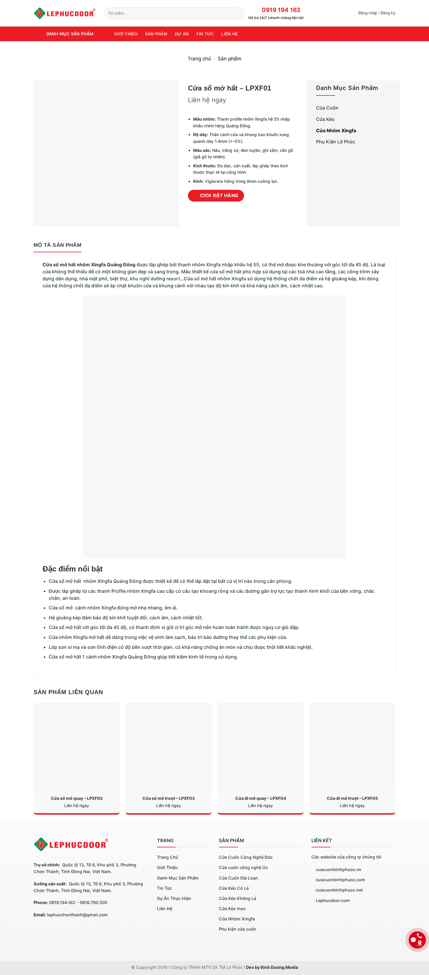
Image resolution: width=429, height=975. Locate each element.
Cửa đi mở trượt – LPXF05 (352, 798)
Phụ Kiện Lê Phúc (335, 142)
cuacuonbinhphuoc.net (339, 889)
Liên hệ (229, 34)
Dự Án (182, 34)
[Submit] (238, 13)
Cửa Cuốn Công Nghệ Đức (246, 857)
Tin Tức (164, 888)
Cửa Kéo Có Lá (234, 888)
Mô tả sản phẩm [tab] (57, 245)
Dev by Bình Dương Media (272, 967)
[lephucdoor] (65, 13)
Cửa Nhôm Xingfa (336, 130)
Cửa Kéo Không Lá (237, 898)
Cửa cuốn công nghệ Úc (243, 867)
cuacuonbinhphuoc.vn (338, 869)
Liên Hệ (164, 908)
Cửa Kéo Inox (232, 908)
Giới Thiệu (125, 34)
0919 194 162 (280, 9)
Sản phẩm (156, 34)
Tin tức (205, 34)
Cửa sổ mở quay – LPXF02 (77, 798)
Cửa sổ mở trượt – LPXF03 (168, 798)
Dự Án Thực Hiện (174, 898)
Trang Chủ (167, 857)
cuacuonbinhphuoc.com (340, 879)
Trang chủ (199, 59)
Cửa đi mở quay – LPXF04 (260, 798)
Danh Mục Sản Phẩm (178, 877)
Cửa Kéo (325, 119)
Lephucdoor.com (332, 900)
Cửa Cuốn (327, 108)
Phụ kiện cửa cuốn (237, 929)
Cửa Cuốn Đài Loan (238, 877)
